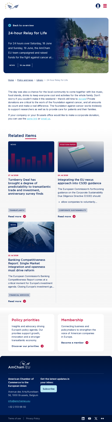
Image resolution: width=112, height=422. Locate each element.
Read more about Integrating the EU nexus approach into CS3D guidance (81, 179)
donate (82, 98)
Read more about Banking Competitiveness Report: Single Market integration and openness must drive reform (31, 262)
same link (32, 118)
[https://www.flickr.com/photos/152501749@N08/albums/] (102, 418)
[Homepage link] (13, 5)
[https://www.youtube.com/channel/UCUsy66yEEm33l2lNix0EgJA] (89, 418)
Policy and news (25, 80)
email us (45, 118)
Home (11, 80)
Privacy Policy (33, 418)
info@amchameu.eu (19, 401)
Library (40, 80)
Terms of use (14, 418)
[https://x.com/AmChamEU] (95, 418)
